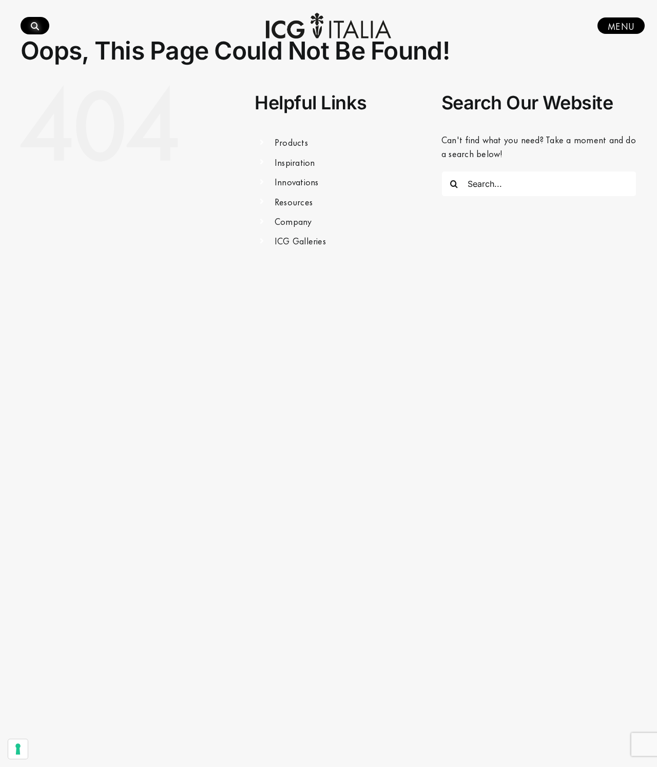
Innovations (297, 181)
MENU (621, 25)
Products (291, 141)
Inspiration (295, 161)
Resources (294, 201)
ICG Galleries (300, 240)
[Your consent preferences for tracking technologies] (18, 749)
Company (293, 220)
